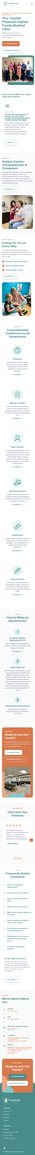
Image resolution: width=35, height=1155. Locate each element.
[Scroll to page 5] (21, 858)
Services (6, 1114)
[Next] (31, 840)
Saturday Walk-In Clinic (10, 1132)
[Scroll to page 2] (16, 858)
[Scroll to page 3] (17, 858)
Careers (6, 1120)
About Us (6, 1111)
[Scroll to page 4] (19, 858)
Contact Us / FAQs (9, 1138)
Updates (6, 1129)
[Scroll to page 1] (14, 858)
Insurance (6, 1117)
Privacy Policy (7, 1135)
